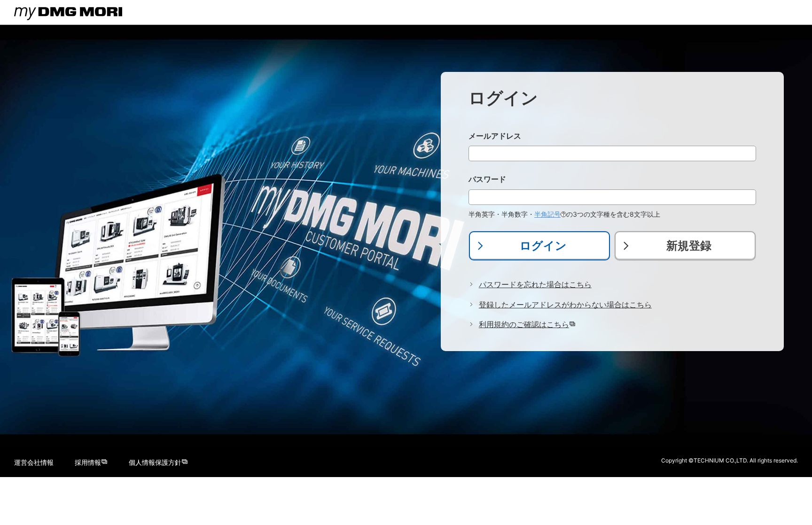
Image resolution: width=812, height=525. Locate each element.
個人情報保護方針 (155, 462)
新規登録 (688, 245)
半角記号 (547, 214)
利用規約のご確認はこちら (524, 324)
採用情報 (88, 462)
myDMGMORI (38, 21)
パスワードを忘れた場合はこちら (535, 284)
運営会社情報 (34, 462)
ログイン (543, 245)
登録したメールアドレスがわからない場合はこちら (565, 304)
